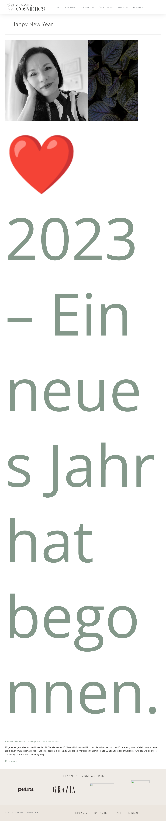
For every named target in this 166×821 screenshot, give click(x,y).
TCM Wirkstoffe (87, 7)
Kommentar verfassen (15, 742)
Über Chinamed (107, 7)
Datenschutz (102, 813)
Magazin (123, 7)
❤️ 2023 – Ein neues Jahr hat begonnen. (82, 426)
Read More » (11, 760)
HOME (59, 7)
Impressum (81, 813)
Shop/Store (137, 7)
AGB (119, 813)
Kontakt (133, 813)
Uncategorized (33, 742)
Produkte (70, 7)
